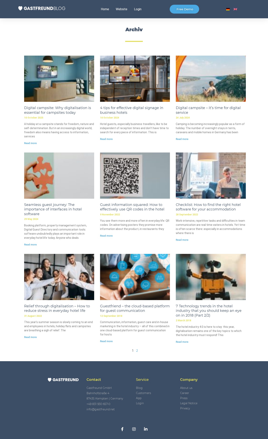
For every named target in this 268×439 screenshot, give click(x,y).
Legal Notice (188, 403)
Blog (139, 388)
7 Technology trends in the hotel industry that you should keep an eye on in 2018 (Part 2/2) (209, 311)
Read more (30, 143)
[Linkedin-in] (146, 429)
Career (184, 393)
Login (137, 9)
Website (121, 9)
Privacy (185, 408)
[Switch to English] (235, 9)
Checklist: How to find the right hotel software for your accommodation (208, 207)
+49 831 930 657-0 (98, 404)
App (138, 398)
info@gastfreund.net (101, 409)
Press (184, 398)
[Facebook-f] (122, 429)
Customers (143, 393)
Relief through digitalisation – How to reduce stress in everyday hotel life (57, 308)
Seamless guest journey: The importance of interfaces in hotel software (53, 209)
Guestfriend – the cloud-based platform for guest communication (135, 308)
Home (105, 9)
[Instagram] (134, 429)
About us (186, 388)
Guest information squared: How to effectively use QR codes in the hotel (132, 207)
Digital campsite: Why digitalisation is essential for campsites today (57, 110)
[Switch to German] (228, 9)
